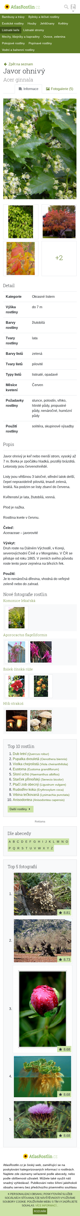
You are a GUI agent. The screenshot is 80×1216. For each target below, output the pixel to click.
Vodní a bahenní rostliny (18, 50)
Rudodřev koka (38, 789)
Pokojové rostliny (13, 43)
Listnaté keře (10, 30)
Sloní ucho (36, 774)
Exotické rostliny (13, 23)
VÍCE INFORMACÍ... (46, 1205)
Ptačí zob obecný (39, 784)
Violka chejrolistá (40, 764)
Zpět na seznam (20, 64)
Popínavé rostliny (40, 43)
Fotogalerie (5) (61, 89)
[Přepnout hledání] (66, 7)
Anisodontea (39, 800)
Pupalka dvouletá (40, 759)
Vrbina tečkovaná (41, 794)
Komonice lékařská (19, 600)
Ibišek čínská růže (18, 669)
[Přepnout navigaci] (73, 7)
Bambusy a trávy (13, 17)
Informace (30, 89)
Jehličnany (47, 23)
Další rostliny (19, 809)
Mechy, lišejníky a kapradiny (21, 36)
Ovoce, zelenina (54, 36)
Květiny (63, 23)
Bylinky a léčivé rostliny (43, 17)
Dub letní (31, 754)
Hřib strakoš (13, 703)
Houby (32, 23)
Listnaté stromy (33, 30)
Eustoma (36, 769)
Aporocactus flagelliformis (25, 635)
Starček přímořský (38, 779)
